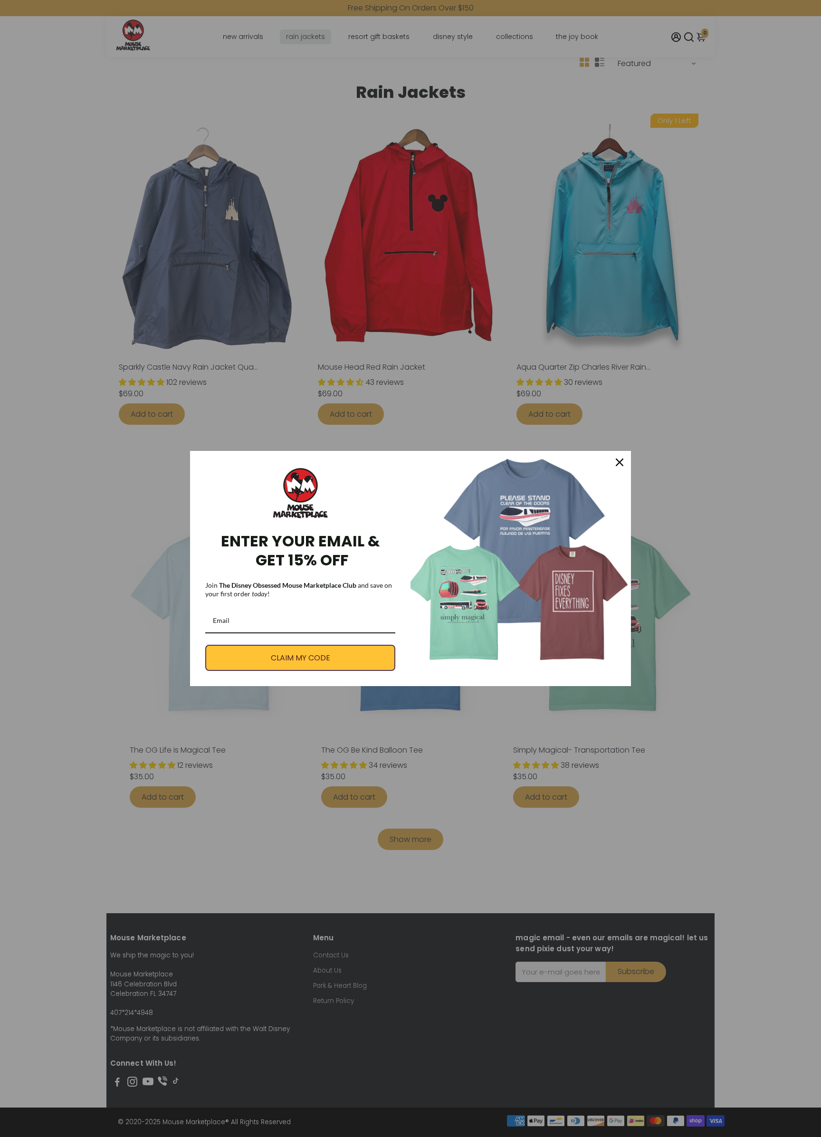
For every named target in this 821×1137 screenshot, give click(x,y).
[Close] (619, 462)
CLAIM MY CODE (300, 657)
